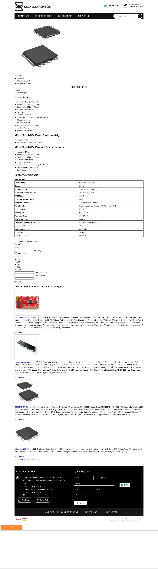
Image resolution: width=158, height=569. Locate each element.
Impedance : (30, 328)
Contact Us (83, 16)
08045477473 (114, 5)
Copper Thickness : (59, 325)
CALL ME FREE (33, 459)
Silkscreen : (55, 328)
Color (19, 170)
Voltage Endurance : (63, 320)
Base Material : (81, 320)
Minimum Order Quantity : (62, 317)
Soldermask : (90, 415)
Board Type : (117, 325)
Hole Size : (102, 325)
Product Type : (106, 407)
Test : (40, 320)
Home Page (23, 16)
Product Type (22, 154)
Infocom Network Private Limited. (132, 520)
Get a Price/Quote (21, 93)
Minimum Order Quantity (26, 142)
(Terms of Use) (137, 518)
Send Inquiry (35, 125)
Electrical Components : (99, 317)
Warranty (21, 152)
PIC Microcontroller (23, 362)
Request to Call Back (23, 125)
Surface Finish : (67, 323)
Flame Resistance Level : (82, 325)
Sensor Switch (22, 162)
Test (19, 167)
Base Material (22, 157)
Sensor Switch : (107, 323)
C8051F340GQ (21, 407)
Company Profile (43, 16)
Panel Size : (97, 320)
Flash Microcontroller (23, 317)
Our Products (65, 16)
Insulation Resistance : (126, 367)
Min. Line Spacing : (40, 323)
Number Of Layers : (116, 320)
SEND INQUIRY (21, 459)
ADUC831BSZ (20, 449)
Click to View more (24, 120)
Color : (132, 320)
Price (19, 140)
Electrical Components (25, 165)
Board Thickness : (30, 367)
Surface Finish (22, 160)
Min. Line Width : (39, 325)
